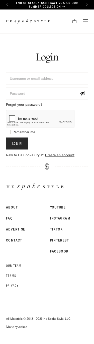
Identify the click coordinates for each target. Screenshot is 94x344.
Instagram (60, 218)
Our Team (14, 266)
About (12, 207)
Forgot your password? (24, 104)
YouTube (58, 207)
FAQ (9, 218)
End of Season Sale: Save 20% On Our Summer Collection (47, 4)
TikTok (56, 229)
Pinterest (59, 240)
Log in (17, 143)
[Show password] (82, 93)
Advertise (15, 229)
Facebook (59, 251)
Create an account (59, 155)
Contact (14, 240)
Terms (11, 276)
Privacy (12, 286)
